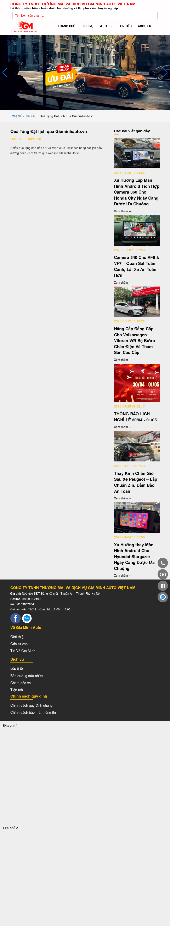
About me (145, 26)
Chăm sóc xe (20, 682)
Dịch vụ (87, 26)
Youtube (106, 26)
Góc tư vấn (19, 643)
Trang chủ (66, 26)
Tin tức (126, 26)
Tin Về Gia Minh (22, 650)
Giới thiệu (17, 636)
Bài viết (30, 116)
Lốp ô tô (16, 668)
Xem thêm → (123, 211)
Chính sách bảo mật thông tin (33, 712)
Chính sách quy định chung (31, 705)
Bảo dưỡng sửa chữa (26, 675)
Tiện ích (16, 689)
